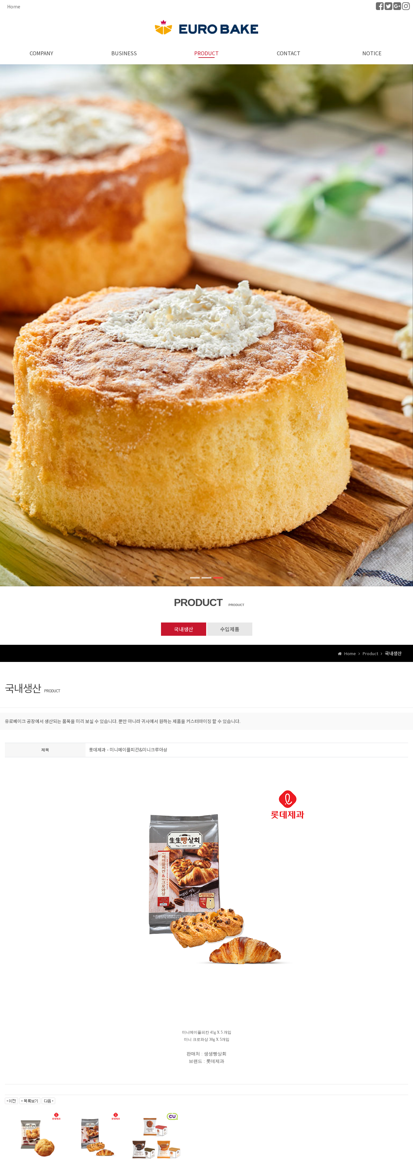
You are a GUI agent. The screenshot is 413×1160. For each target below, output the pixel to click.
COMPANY (41, 53)
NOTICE (371, 53)
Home (13, 6)
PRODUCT (206, 53)
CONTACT (289, 53)
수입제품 (229, 629)
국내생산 (183, 629)
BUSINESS (124, 53)
